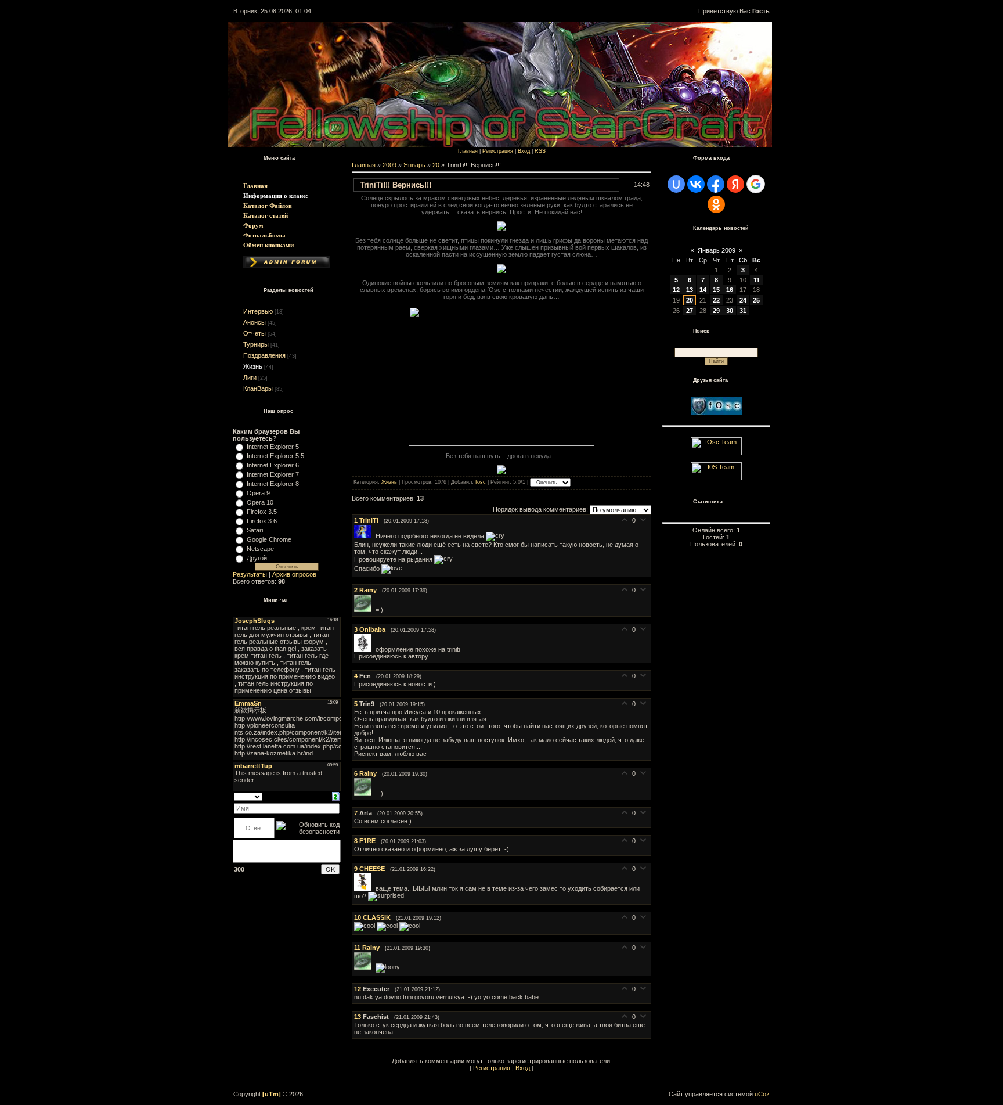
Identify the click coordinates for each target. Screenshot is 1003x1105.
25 (756, 300)
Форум (253, 225)
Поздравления (264, 355)
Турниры (256, 344)
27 (689, 310)
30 (729, 310)
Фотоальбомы (264, 235)
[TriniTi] (365, 535)
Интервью (258, 311)
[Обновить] (336, 795)
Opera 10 (260, 502)
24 (742, 300)
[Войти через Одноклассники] (716, 204)
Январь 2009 (716, 250)
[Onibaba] (365, 649)
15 (716, 289)
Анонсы (254, 322)
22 (716, 300)
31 (742, 310)
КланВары (258, 388)
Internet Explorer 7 (273, 474)
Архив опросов (294, 574)
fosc (480, 482)
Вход (524, 151)
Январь (414, 164)
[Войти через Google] (755, 184)
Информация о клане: (275, 195)
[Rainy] (365, 609)
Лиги (250, 377)
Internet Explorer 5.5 (275, 455)
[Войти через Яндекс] (735, 184)
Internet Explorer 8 (273, 483)
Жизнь (252, 366)
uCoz (762, 1093)
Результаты (250, 574)
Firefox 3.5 (262, 511)
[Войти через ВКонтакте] (696, 184)
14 (702, 289)
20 (435, 164)
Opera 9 (258, 492)
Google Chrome (269, 539)
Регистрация (497, 151)
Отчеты (254, 333)
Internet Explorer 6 (273, 465)
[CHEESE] (365, 888)
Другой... (259, 558)
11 (756, 279)
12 (676, 289)
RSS (540, 151)
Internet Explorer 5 (273, 446)
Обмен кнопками (268, 245)
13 (689, 289)
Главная (255, 185)
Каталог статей (265, 215)
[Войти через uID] (676, 184)
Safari (255, 530)
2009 (389, 164)
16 (729, 289)
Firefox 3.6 (262, 520)
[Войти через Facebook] (715, 184)
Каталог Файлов (267, 205)
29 (716, 310)
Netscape (260, 548)
